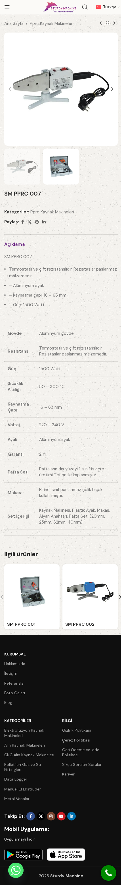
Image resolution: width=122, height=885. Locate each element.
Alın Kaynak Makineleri (24, 745)
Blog (8, 702)
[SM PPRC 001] (32, 592)
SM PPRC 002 (79, 624)
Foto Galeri (14, 692)
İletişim (10, 673)
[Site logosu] (59, 7)
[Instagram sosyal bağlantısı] (51, 816)
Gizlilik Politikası (76, 730)
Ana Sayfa (14, 23)
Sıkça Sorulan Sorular (82, 764)
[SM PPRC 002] (90, 592)
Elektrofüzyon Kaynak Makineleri (24, 733)
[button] (10, 89)
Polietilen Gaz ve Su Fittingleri (22, 767)
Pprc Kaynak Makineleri (51, 23)
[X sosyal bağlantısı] (29, 222)
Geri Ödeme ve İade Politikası (80, 752)
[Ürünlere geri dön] (107, 23)
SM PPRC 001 (21, 624)
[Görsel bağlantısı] (23, 854)
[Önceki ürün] (100, 23)
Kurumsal (15, 654)
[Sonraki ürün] (114, 23)
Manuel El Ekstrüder (22, 789)
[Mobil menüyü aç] (7, 7)
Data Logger (15, 779)
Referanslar (14, 683)
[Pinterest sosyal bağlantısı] (37, 222)
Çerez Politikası (76, 740)
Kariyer (68, 774)
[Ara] (85, 7)
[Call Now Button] (108, 873)
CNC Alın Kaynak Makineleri (29, 754)
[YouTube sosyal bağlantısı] (61, 816)
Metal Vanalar (17, 798)
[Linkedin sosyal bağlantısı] (44, 222)
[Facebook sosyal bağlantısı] (22, 222)
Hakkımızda (14, 663)
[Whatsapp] (16, 870)
